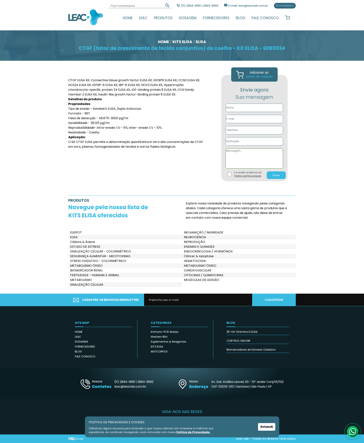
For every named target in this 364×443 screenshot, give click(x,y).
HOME (128, 17)
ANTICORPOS (159, 351)
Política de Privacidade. (193, 432)
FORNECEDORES (216, 17)
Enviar (276, 175)
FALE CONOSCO (265, 17)
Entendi (266, 427)
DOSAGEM (187, 17)
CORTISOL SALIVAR (238, 341)
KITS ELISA (157, 346)
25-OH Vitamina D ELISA (242, 332)
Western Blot (159, 337)
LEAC (143, 17)
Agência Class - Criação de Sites (75, 438)
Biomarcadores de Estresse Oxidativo (251, 350)
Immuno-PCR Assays (164, 332)
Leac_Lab (85, 17)
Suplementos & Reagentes (168, 342)
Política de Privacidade (247, 175)
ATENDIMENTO (286, 5)
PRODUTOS (163, 17)
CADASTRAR (274, 299)
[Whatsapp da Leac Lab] (352, 431)
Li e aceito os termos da (247, 174)
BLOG (240, 17)
